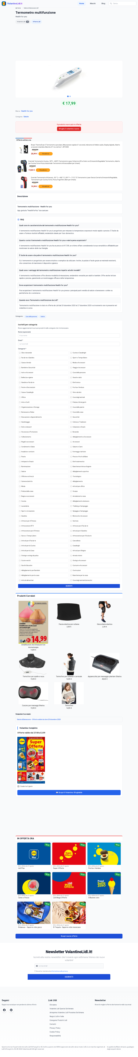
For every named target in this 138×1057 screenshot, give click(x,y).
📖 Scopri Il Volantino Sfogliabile (69, 792)
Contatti (53, 1024)
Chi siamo (53, 1005)
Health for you (27, 111)
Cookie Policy (55, 1032)
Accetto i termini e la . (52, 971)
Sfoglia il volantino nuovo (69, 129)
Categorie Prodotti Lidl (58, 1020)
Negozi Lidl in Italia (57, 1016)
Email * (20, 340)
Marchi (93, 3)
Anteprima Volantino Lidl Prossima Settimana (67, 1013)
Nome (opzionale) (24, 332)
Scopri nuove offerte (69, 936)
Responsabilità (55, 1036)
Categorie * (22, 349)
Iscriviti (69, 977)
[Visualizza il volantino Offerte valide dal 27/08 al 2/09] (69, 760)
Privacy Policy (55, 1028)
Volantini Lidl (22, 21)
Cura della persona (31, 316)
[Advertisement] (69, 42)
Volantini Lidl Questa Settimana (61, 1009)
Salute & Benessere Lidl (31, 8)
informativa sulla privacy (59, 971)
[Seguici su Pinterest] (11, 1010)
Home (81, 3)
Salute (26, 117)
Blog (103, 3)
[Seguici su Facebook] (4, 1010)
